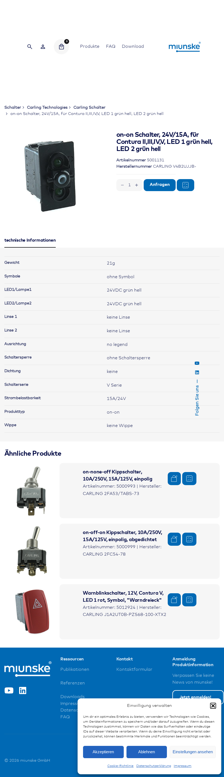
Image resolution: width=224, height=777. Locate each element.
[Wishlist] (42, 46)
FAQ (65, 717)
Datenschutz (74, 710)
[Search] (29, 46)
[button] (213, 705)
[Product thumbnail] (32, 490)
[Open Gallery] (70, 159)
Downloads (72, 697)
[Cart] (61, 46)
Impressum (182, 766)
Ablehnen (146, 751)
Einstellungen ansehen (193, 751)
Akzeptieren (103, 751)
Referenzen (72, 683)
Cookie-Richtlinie (120, 766)
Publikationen (74, 670)
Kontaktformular (134, 670)
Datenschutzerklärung (153, 766)
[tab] (30, 247)
